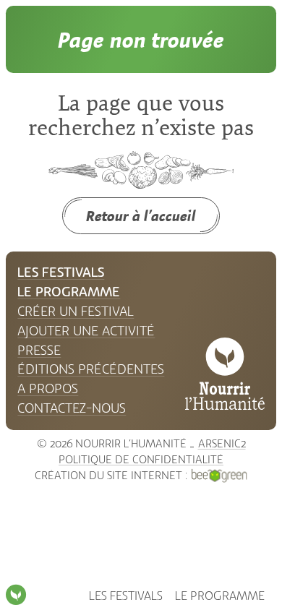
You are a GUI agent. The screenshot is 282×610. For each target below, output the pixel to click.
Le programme (220, 596)
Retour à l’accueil (141, 216)
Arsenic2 (222, 443)
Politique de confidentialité (141, 459)
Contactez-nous (71, 408)
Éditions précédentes (90, 369)
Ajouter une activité (86, 331)
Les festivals (126, 596)
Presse (39, 350)
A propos (47, 389)
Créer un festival (75, 311)
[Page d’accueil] (16, 595)
